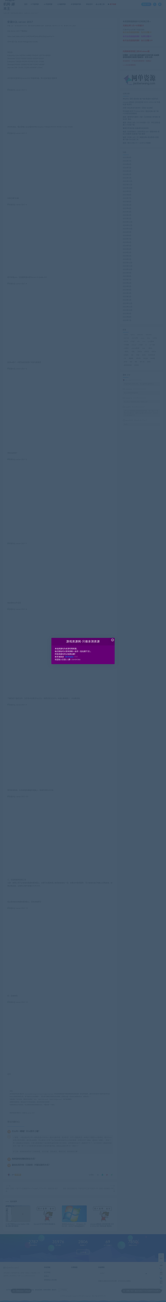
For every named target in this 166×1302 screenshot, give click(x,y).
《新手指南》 (69, 657)
